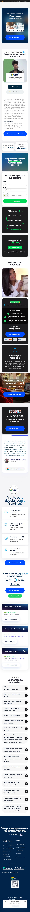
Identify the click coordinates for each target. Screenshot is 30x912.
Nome (4, 181)
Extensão (18, 853)
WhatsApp (6, 193)
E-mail (5, 187)
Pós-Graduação (20, 844)
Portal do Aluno (9, 848)
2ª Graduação (19, 850)
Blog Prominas (7, 851)
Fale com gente (9, 845)
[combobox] (6, 195)
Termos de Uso (7, 859)
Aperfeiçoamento (21, 857)
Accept (15, 905)
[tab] (15, 87)
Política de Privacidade (6, 855)
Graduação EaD (20, 847)
